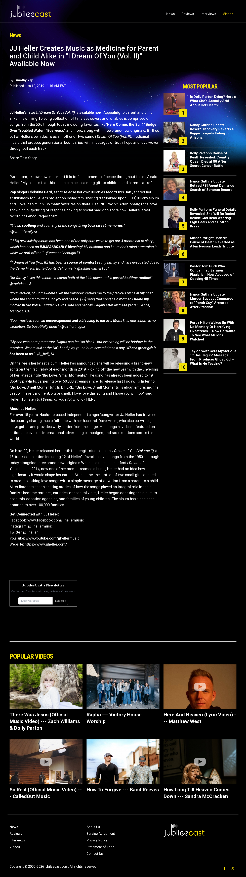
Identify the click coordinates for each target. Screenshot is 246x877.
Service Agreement (101, 834)
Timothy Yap (23, 80)
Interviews (208, 14)
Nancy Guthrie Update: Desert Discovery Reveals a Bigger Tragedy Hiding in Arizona (212, 131)
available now (90, 112)
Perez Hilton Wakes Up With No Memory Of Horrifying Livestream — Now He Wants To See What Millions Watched (212, 331)
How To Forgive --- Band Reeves (123, 790)
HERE (68, 387)
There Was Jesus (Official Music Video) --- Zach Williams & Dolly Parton (45, 721)
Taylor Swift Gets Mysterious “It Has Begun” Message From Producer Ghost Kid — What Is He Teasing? (213, 357)
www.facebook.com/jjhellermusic (55, 520)
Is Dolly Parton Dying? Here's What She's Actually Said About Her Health (213, 101)
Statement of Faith (100, 847)
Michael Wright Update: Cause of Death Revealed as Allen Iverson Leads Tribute (212, 242)
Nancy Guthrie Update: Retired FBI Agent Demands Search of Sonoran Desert (212, 185)
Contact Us (95, 854)
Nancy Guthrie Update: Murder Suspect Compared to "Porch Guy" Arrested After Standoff (211, 300)
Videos (228, 14)
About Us (93, 827)
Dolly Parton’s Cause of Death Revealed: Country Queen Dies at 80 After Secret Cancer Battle (210, 159)
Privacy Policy (97, 840)
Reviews (187, 14)
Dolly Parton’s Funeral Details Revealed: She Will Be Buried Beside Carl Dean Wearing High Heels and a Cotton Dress (213, 218)
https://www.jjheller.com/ (46, 544)
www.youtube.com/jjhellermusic (52, 538)
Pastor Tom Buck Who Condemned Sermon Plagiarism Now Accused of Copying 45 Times (212, 272)
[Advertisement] (200, 63)
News (170, 14)
